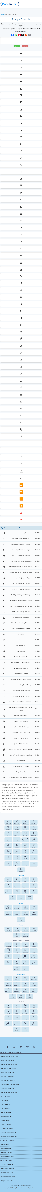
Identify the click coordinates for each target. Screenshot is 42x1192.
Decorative (12, 897)
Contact (16, 1185)
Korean (25, 990)
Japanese (16, 990)
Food (25, 857)
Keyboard (8, 880)
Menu (33, 852)
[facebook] (7, 1047)
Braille (17, 978)
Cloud (8, 1012)
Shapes (21, 925)
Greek (25, 984)
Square (17, 929)
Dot (8, 840)
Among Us (17, 968)
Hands (8, 834)
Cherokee (8, 984)
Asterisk (16, 834)
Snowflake (25, 1012)
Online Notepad (6, 1112)
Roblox (25, 962)
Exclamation (25, 886)
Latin (33, 990)
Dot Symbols (5, 1144)
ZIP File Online (5, 1104)
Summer (33, 1012)
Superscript (33, 907)
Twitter (17, 945)
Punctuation (8, 891)
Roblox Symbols (6, 1148)
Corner (17, 852)
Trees (33, 1024)
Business (33, 834)
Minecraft (8, 962)
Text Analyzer (5, 1108)
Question (16, 886)
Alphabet (16, 822)
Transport (25, 1024)
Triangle (25, 929)
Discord (34, 945)
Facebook (8, 945)
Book (29, 897)
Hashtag (33, 886)
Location (16, 1024)
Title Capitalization (7, 1128)
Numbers (8, 907)
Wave (25, 1018)
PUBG (8, 951)
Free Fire (33, 957)
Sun (17, 1006)
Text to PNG (5, 1100)
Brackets (16, 907)
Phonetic (21, 996)
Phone (25, 846)
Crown (8, 857)
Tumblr (17, 951)
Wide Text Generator (7, 1088)
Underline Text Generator (9, 1092)
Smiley (17, 828)
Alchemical (8, 846)
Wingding (8, 852)
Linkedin (25, 951)
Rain (34, 1006)
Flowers (34, 828)
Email (21, 897)
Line (17, 935)
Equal (16, 913)
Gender (17, 840)
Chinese (25, 978)
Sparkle (16, 864)
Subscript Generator (7, 1076)
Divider (34, 864)
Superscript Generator (8, 1080)
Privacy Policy (28, 1185)
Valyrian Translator (7, 1181)
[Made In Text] (10, 5)
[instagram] (14, 1047)
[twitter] (21, 1047)
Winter (8, 1018)
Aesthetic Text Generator (9, 1064)
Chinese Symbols (6, 1152)
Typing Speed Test (7, 1164)
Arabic (8, 978)
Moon (16, 1012)
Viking (12, 996)
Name (8, 864)
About (21, 1185)
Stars (8, 1006)
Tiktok (34, 951)
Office (34, 846)
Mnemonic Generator (8, 1176)
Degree (8, 828)
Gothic (34, 984)
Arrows (34, 929)
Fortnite (25, 957)
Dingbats (25, 852)
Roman (34, 913)
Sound (21, 870)
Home (3, 14)
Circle (8, 929)
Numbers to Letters (7, 1172)
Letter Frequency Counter (9, 1136)
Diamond (25, 935)
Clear (25, 46)
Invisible (34, 859)
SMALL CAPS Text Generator (10, 1084)
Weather (33, 1018)
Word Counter (5, 1120)
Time (33, 840)
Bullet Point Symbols (7, 1156)
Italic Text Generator (7, 1072)
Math (21, 903)
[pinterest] (34, 1047)
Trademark (17, 891)
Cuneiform (34, 978)
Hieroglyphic (8, 990)
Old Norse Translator (7, 1168)
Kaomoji (25, 864)
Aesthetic (8, 822)
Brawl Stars (16, 962)
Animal (25, 834)
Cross (33, 880)
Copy (16, 46)
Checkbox (25, 891)
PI (21, 919)
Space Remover (6, 1124)
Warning (17, 1029)
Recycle (17, 846)
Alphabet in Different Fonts (9, 1056)
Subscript (8, 913)
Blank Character (6, 1116)
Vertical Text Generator (8, 1132)
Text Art (25, 840)
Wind (16, 1018)
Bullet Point (16, 880)
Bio (25, 968)
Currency (33, 822)
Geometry (25, 907)
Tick (25, 880)
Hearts (25, 822)
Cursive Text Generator (8, 1068)
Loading (17, 858)
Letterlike (34, 891)
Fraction (25, 913)
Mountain (8, 1024)
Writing (21, 875)
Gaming (17, 957)
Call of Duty (33, 962)
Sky (25, 1006)
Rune (29, 996)
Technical (25, 828)
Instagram (25, 945)
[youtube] (27, 1047)
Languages (21, 974)
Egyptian (16, 984)
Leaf (25, 1029)
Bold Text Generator (7, 1060)
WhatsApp (8, 957)
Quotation (8, 886)
